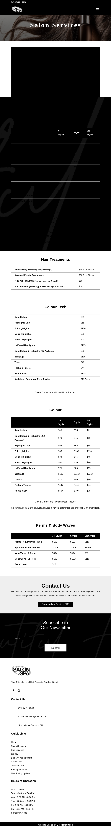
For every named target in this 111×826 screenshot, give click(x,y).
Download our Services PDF (55, 604)
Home (14, 742)
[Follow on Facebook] (13, 690)
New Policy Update (20, 773)
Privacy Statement (20, 769)
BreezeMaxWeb (65, 825)
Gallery (14, 754)
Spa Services (17, 750)
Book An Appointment (21, 758)
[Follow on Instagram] (19, 690)
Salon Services (18, 746)
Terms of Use (17, 765)
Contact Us (16, 762)
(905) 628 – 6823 (19, 2)
